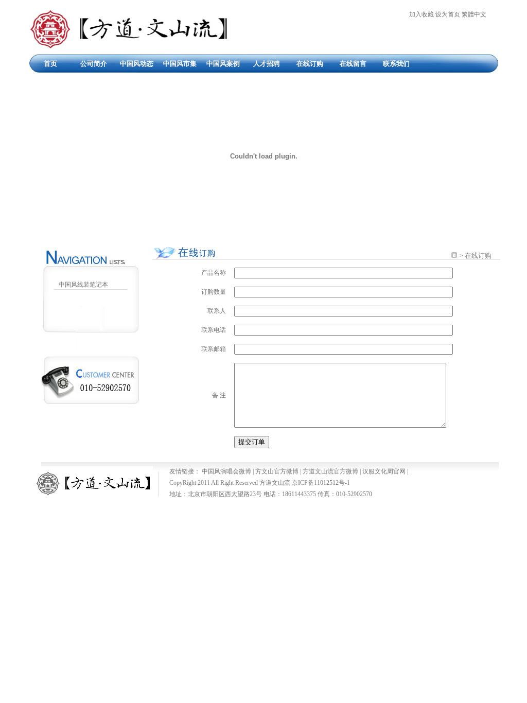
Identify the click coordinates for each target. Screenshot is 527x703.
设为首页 (447, 14)
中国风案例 (223, 63)
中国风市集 (180, 63)
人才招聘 (266, 63)
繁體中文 (474, 14)
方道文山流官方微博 (330, 471)
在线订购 (309, 63)
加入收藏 (421, 14)
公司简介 (93, 63)
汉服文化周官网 (384, 471)
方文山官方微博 (276, 471)
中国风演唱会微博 (226, 471)
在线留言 (353, 63)
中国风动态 (136, 63)
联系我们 (396, 63)
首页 (50, 63)
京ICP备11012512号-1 (321, 482)
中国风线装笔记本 (83, 284)
